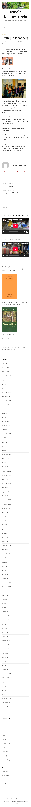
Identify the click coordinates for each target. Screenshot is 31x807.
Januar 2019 (5, 541)
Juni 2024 (4, 409)
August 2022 (5, 458)
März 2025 (5, 388)
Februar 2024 (6, 421)
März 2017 (5, 607)
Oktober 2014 (6, 678)
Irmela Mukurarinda (15, 15)
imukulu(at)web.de (7, 338)
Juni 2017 (4, 599)
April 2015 (4, 665)
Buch (3, 722)
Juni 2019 (4, 521)
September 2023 (6, 434)
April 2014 (4, 690)
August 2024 (5, 405)
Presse (4, 747)
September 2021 (6, 475)
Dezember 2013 (6, 698)
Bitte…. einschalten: (8, 186)
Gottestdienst (6, 731)
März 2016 (5, 632)
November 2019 (6, 504)
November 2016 (6, 616)
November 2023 (6, 429)
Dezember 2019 (6, 500)
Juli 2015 (4, 661)
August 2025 (5, 380)
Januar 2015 (5, 669)
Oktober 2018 (5, 549)
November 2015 (6, 645)
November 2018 (6, 545)
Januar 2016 (5, 636)
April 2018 (4, 570)
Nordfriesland (6, 743)
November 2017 (6, 587)
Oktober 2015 (5, 649)
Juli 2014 (4, 686)
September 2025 (6, 376)
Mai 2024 (4, 413)
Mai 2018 (4, 566)
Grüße (4, 735)
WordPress (13, 801)
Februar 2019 (5, 537)
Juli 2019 (4, 516)
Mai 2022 (4, 463)
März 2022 (5, 467)
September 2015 (6, 653)
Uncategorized (6, 756)
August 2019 (5, 512)
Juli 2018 (4, 558)
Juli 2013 (4, 711)
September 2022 (6, 454)
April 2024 (5, 417)
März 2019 (5, 533)
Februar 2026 (6, 367)
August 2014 (5, 682)
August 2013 (5, 707)
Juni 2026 (4, 363)
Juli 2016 (4, 624)
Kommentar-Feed (7, 780)
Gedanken (5, 727)
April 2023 (5, 442)
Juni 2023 (4, 438)
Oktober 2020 (6, 487)
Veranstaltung (6, 760)
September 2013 (6, 702)
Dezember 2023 (6, 425)
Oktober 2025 (6, 372)
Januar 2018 (5, 578)
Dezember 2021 (6, 471)
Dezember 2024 (6, 392)
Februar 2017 (5, 611)
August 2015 (5, 657)
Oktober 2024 (6, 396)
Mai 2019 (4, 525)
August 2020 (5, 492)
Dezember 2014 (6, 674)
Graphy (23, 801)
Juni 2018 (4, 562)
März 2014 (5, 694)
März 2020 (5, 496)
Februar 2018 (5, 574)
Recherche (5, 751)
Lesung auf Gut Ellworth (10, 193)
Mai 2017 (4, 603)
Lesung (4, 34)
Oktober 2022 (6, 450)
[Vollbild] (27, 232)
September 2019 (6, 508)
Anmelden (5, 771)
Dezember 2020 (6, 483)
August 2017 (5, 595)
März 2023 (5, 446)
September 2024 (6, 401)
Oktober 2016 (6, 620)
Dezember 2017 (6, 583)
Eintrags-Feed (6, 775)
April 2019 (4, 529)
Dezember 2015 (6, 640)
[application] (15, 225)
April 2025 (4, 384)
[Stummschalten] (24, 232)
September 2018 (6, 554)
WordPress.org (6, 784)
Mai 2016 (4, 628)
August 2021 (5, 479)
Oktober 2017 (5, 591)
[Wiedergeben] (4, 232)
